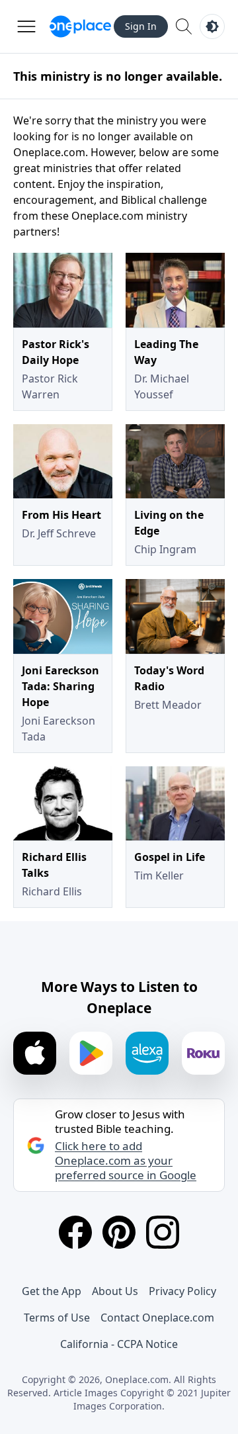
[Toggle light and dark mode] (212, 26)
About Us (115, 1291)
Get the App (51, 1291)
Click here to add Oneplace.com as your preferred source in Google (125, 1161)
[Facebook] (75, 1232)
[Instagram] (162, 1232)
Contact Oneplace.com (157, 1317)
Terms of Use (57, 1317)
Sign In (141, 26)
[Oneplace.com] (80, 26)
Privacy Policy (182, 1291)
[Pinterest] (119, 1232)
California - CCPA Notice (119, 1344)
